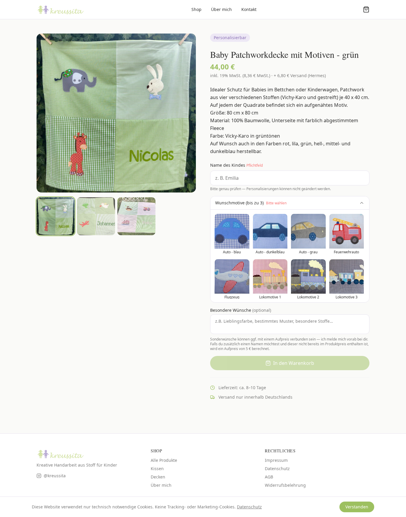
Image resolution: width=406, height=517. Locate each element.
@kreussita (55, 475)
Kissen (157, 468)
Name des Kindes (236, 165)
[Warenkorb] (366, 9)
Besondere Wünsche (240, 310)
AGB (269, 477)
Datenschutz (277, 468)
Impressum (276, 460)
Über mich (221, 9)
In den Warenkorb (293, 363)
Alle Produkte (164, 460)
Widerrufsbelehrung (285, 485)
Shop (196, 9)
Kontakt (248, 9)
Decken (158, 477)
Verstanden (356, 507)
